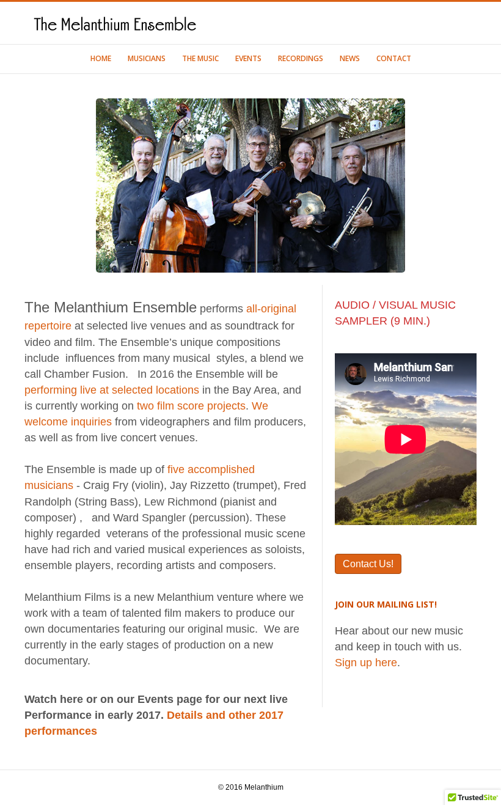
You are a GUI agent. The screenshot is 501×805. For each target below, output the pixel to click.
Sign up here (366, 662)
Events (248, 58)
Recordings (300, 58)
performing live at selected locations (111, 390)
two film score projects (191, 406)
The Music (200, 58)
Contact (393, 58)
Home (100, 58)
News (350, 58)
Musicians (147, 58)
